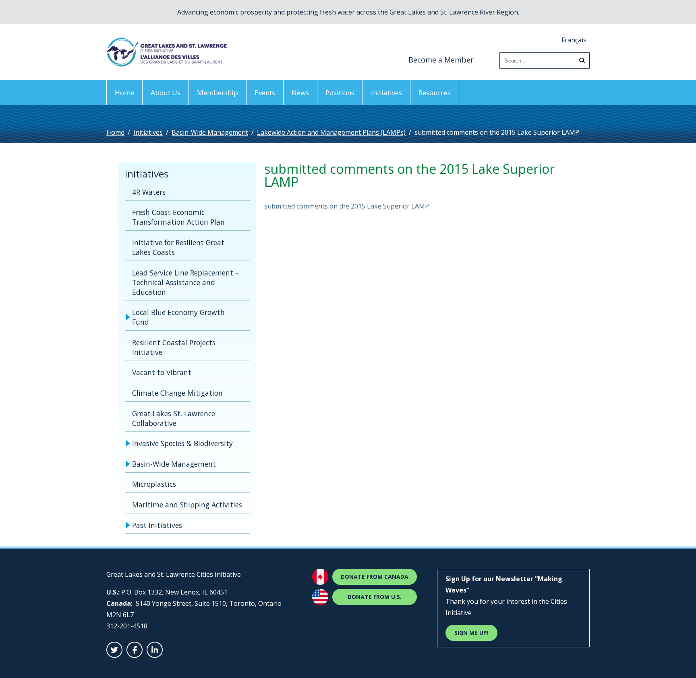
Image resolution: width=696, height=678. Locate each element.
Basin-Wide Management (210, 132)
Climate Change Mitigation (177, 393)
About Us (165, 92)
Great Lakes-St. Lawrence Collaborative (173, 418)
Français (573, 39)
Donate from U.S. (375, 597)
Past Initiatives (157, 525)
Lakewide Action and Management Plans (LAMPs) (331, 132)
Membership (217, 92)
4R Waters (149, 192)
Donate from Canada (374, 576)
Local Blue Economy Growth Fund (178, 317)
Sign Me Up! (471, 632)
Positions (339, 92)
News (300, 92)
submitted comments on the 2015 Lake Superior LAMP (346, 206)
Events (265, 92)
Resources (434, 92)
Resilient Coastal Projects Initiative (173, 347)
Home (124, 92)
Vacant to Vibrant (161, 372)
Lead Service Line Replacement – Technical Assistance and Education (185, 282)
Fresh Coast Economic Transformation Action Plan (178, 217)
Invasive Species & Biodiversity (182, 443)
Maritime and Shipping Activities (187, 504)
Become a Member (441, 60)
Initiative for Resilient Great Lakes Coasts (178, 247)
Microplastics (154, 484)
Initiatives (386, 92)
